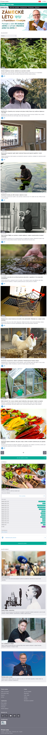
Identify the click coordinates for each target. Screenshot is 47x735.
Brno (44, 503)
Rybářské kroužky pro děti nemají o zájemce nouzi (14, 195)
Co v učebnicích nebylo (8, 643)
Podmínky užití (15, 731)
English (20, 731)
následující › (44, 452)
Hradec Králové (41, 507)
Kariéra (25, 697)
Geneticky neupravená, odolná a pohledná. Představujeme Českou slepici (20, 360)
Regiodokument (6, 577)
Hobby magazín (5, 489)
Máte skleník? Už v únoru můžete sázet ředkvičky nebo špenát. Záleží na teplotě (22, 401)
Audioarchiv (23, 7)
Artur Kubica (4, 532)
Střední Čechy (42, 501)
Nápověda (26, 693)
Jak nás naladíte (14, 7)
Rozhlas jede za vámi (7, 677)
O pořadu (4, 462)
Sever (44, 520)
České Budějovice (41, 505)
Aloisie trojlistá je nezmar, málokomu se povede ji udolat (15, 71)
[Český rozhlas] (4, 1)
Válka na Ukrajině (5, 691)
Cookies (2, 731)
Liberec (43, 511)
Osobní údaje (8, 731)
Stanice (37, 7)
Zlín (44, 524)
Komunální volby (5, 693)
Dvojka (43, 526)
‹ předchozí (2, 452)
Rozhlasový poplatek (28, 700)
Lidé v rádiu (26, 695)
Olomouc (43, 513)
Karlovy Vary (42, 509)
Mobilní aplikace (4, 708)
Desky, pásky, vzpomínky (8, 610)
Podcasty (31, 7)
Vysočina (43, 522)
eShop (2, 697)
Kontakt (26, 698)
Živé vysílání (4, 703)
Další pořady (5, 549)
